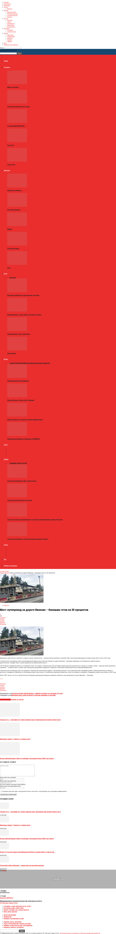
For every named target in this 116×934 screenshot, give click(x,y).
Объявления (11, 36)
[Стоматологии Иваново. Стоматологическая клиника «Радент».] (17, 535)
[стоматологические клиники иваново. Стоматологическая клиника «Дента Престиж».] (17, 516)
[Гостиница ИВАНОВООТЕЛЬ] (17, 122)
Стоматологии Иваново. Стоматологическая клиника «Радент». (28, 539)
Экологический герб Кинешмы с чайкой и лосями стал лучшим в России (37, 693)
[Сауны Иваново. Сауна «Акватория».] (17, 330)
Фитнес (6, 10)
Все (8, 278)
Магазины (10, 35)
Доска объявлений (10, 915)
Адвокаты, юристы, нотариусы (14, 927)
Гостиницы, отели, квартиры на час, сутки (17, 906)
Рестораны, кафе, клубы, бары (14, 908)
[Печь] (17, 264)
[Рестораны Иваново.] (17, 206)
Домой (2, 573)
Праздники (10, 25)
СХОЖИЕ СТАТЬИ (5, 699)
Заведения (7, 5)
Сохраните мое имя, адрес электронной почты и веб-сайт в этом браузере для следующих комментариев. (34, 791)
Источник (1, 678)
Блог (5, 43)
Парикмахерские (12, 13)
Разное (6, 33)
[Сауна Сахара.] (17, 350)
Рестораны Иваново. (14, 210)
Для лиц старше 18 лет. (9, 903)
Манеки (9, 229)
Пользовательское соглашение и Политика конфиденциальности (80, 933)
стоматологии (11, 31)
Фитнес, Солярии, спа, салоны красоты (16, 910)
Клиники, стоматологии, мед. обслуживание (18, 925)
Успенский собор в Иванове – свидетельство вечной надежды (22, 865)
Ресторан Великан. (13, 248)
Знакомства (10, 23)
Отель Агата (11, 165)
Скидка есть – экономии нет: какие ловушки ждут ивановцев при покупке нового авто (30, 720)
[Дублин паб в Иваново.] (17, 187)
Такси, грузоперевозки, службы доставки (17, 923)
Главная (6, 2)
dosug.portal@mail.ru (6, 898)
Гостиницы (7, 4)
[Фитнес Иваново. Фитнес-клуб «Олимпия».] (17, 396)
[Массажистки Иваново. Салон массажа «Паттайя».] (17, 291)
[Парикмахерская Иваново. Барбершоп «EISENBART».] (17, 435)
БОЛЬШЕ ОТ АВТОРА (17, 699)
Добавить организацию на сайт (14, 918)
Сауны (6, 7)
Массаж (9, 9)
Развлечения (11, 26)
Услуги (6, 18)
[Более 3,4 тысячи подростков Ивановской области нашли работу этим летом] (4, 848)
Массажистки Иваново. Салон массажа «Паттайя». (23, 295)
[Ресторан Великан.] (17, 245)
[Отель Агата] (17, 161)
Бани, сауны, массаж (10, 911)
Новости (10, 38)
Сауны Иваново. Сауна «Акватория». (18, 334)
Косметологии (11, 12)
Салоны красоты (12, 15)
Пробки (9, 40)
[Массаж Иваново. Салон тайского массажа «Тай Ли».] (17, 311)
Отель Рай (10, 145)
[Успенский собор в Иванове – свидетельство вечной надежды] (4, 862)
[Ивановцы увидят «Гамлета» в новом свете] (10, 735)
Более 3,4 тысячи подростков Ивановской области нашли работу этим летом (27, 852)
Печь (8, 268)
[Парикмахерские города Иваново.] (17, 377)
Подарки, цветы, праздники (12, 922)
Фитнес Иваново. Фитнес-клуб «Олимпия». (21, 400)
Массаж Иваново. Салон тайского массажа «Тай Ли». (24, 315)
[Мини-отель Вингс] (17, 83)
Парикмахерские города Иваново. (18, 381)
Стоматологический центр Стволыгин (19, 500)
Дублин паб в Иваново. (14, 190)
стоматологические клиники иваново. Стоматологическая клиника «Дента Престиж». (35, 519)
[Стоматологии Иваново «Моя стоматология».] (17, 477)
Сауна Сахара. (11, 353)
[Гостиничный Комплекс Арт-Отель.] (17, 103)
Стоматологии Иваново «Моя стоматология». (22, 481)
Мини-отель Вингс (13, 87)
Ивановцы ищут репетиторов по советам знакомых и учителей (33, 695)
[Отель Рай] (17, 141)
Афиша (9, 41)
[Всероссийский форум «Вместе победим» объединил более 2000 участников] (10, 755)
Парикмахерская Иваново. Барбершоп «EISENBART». (24, 439)
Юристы (10, 20)
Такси (9, 22)
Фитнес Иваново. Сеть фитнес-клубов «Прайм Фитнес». (25, 419)
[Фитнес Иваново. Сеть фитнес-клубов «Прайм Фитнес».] (17, 416)
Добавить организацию (11, 44)
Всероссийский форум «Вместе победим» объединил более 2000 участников (27, 758)
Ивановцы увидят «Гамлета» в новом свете (15, 739)
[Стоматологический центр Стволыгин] (17, 496)
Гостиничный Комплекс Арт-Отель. (18, 106)
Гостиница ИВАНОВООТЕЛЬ (16, 126)
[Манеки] (17, 225)
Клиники (6, 28)
